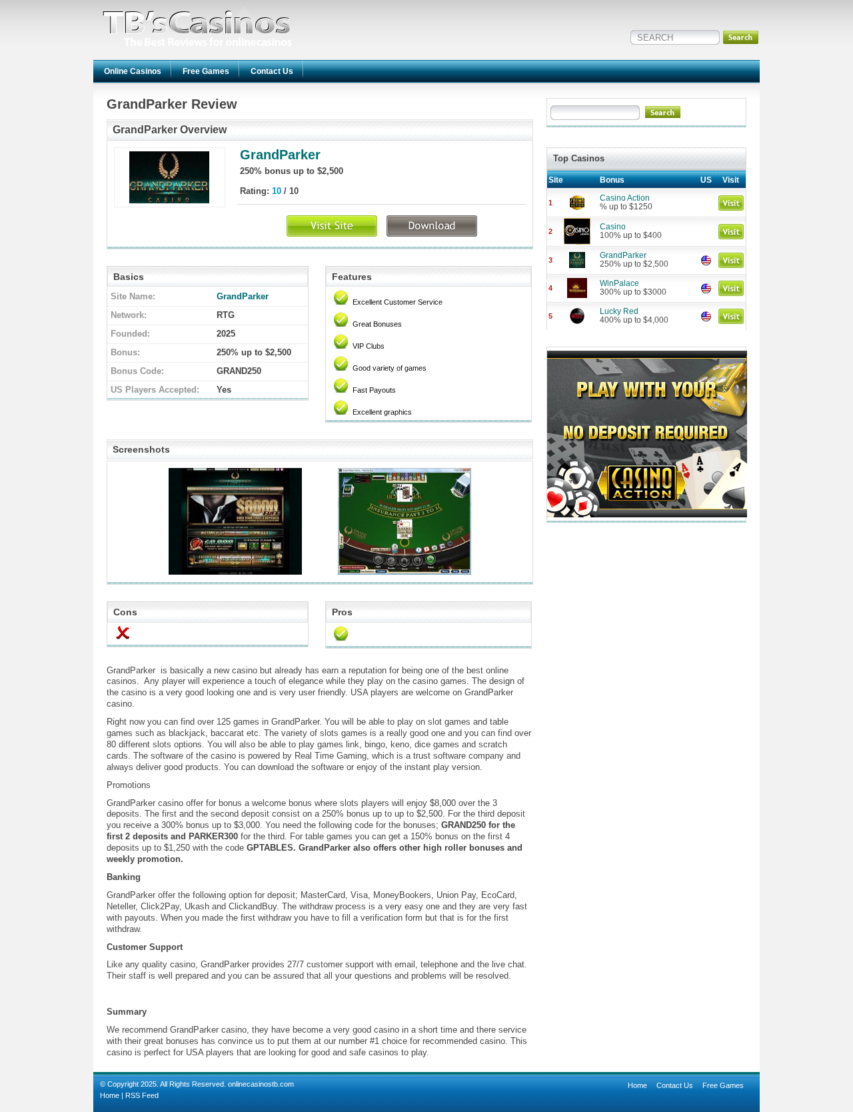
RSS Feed (142, 1095)
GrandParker (280, 154)
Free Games (206, 71)
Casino (613, 226)
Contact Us (272, 71)
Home (109, 1095)
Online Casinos (132, 71)
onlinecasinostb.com (261, 1084)
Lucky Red (619, 311)
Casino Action (625, 198)
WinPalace (619, 283)
